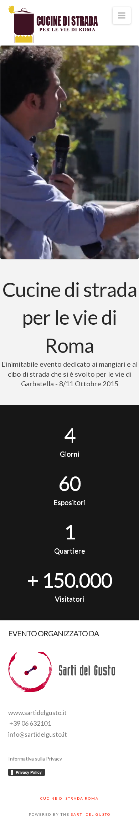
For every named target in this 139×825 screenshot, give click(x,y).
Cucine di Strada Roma (69, 798)
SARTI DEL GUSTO (90, 814)
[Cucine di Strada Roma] (53, 25)
